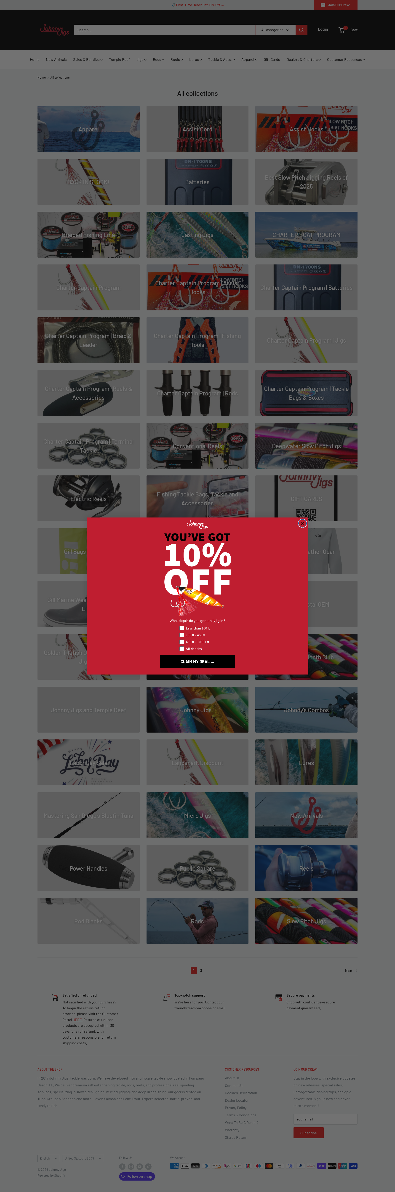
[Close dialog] (303, 523)
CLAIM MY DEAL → (198, 661)
